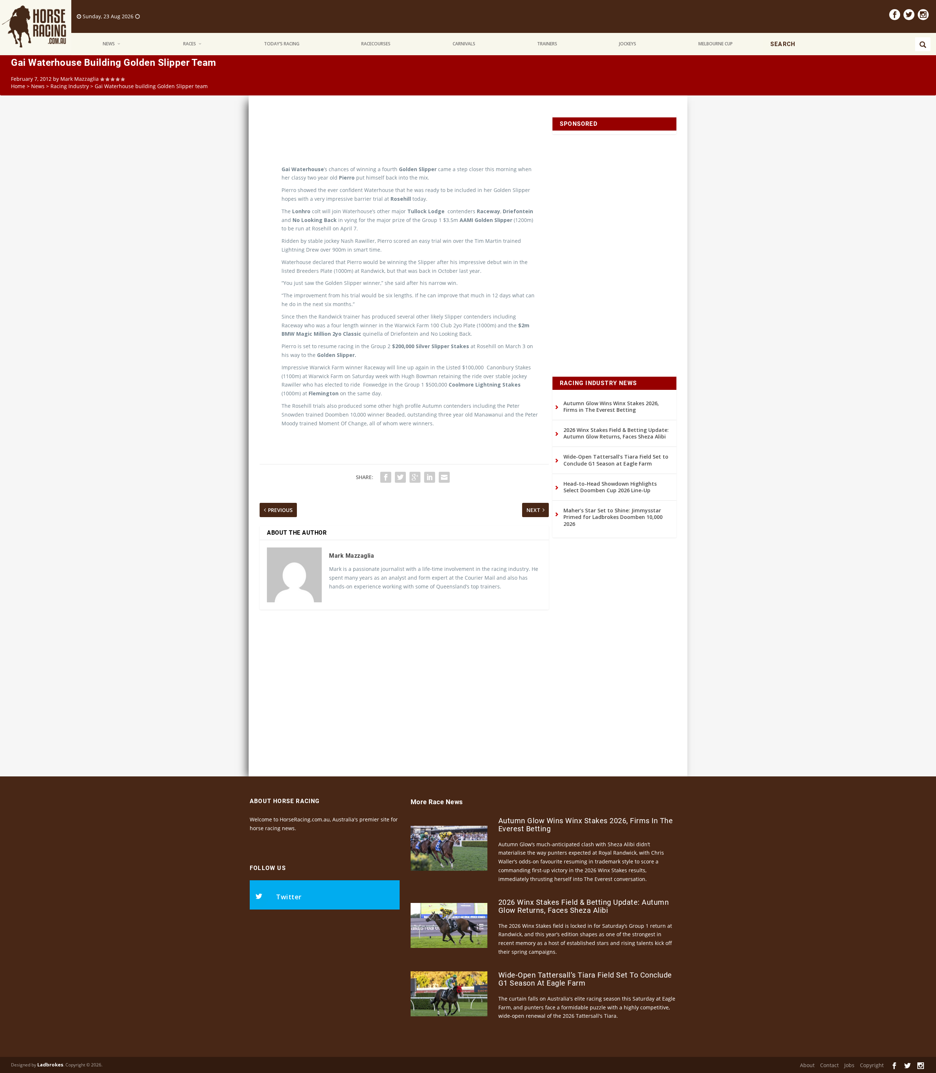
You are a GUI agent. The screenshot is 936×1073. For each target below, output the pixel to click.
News (109, 44)
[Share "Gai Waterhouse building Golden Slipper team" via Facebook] (385, 477)
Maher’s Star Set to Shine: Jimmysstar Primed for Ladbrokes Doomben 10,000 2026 (613, 517)
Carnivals (464, 44)
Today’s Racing (281, 44)
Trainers (547, 44)
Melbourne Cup (715, 44)
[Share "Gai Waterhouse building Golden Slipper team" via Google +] (415, 477)
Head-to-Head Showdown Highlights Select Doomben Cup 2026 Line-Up (610, 487)
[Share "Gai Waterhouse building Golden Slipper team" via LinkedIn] (429, 477)
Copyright (872, 1065)
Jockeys (627, 44)
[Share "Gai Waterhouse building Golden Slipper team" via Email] (444, 477)
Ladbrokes (50, 1064)
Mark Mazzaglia (79, 78)
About (807, 1065)
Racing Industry (69, 86)
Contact (829, 1065)
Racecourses (375, 44)
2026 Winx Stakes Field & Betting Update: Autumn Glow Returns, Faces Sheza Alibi (616, 433)
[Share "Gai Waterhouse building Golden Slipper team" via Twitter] (400, 477)
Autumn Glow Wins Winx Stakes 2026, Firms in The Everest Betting (611, 406)
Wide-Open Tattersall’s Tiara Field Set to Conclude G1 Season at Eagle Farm (615, 460)
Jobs (849, 1065)
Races (189, 44)
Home (18, 86)
